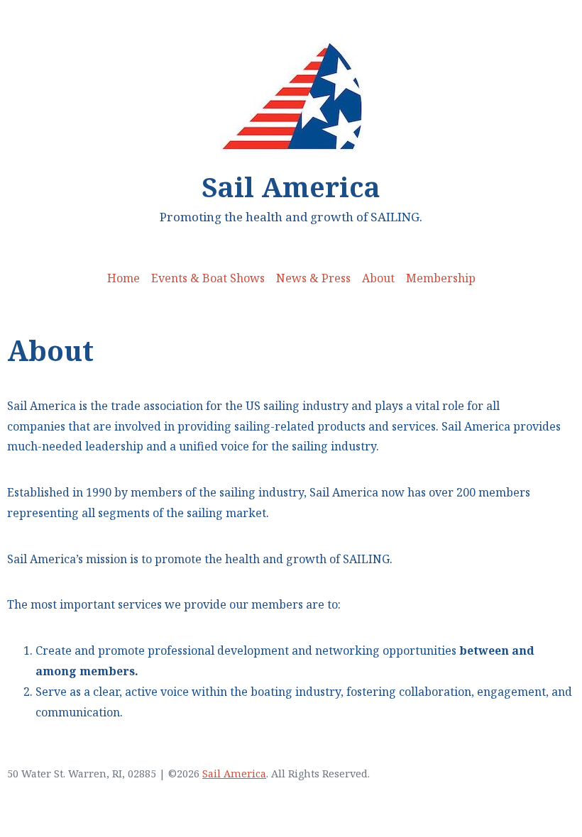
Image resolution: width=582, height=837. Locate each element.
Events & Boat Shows (208, 278)
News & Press (313, 278)
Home (123, 278)
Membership (441, 278)
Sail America (291, 186)
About (378, 278)
